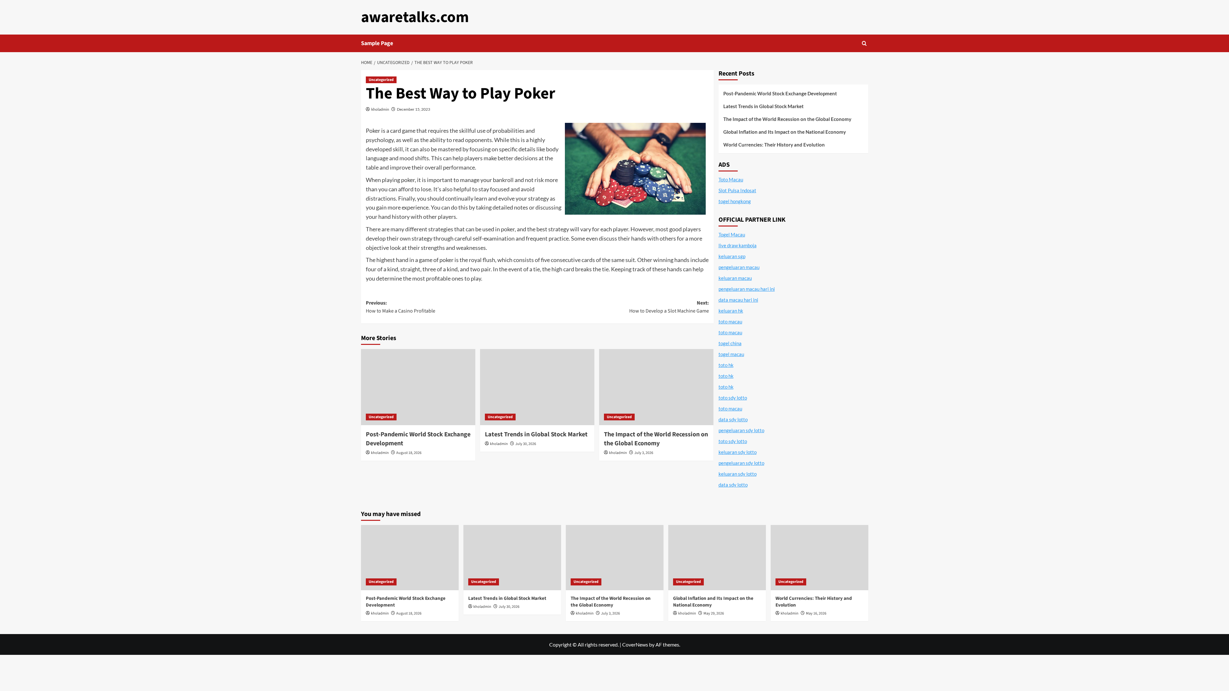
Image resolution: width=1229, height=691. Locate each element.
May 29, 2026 (713, 613)
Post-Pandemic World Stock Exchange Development (780, 93)
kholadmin (380, 109)
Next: (669, 307)
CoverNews (635, 644)
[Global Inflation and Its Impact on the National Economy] (717, 557)
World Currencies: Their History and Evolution (774, 144)
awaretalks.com (415, 17)
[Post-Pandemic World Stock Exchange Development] (418, 387)
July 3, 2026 (643, 453)
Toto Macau (731, 179)
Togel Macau (732, 234)
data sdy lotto (733, 485)
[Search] (864, 43)
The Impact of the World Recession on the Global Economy (656, 439)
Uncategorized (381, 80)
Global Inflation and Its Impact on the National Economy (784, 132)
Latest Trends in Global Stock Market (536, 434)
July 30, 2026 (525, 444)
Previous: (400, 307)
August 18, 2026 (409, 453)
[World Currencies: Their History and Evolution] (819, 557)
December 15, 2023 (413, 109)
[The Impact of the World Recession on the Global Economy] (656, 387)
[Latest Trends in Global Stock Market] (537, 387)
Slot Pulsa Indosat (737, 190)
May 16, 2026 (816, 613)
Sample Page (377, 43)
